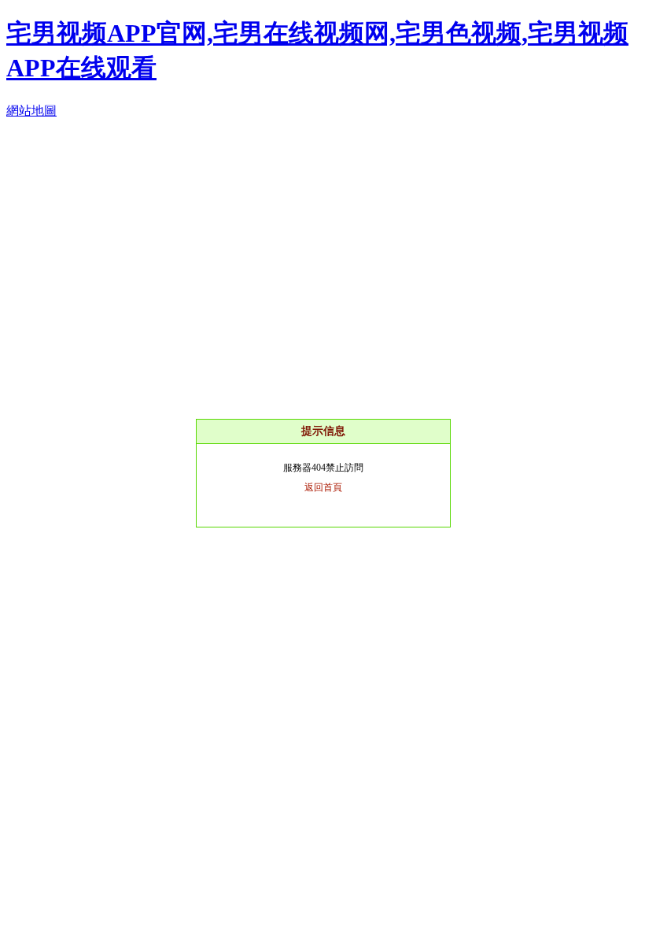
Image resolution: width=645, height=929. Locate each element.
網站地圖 (31, 110)
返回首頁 (323, 487)
